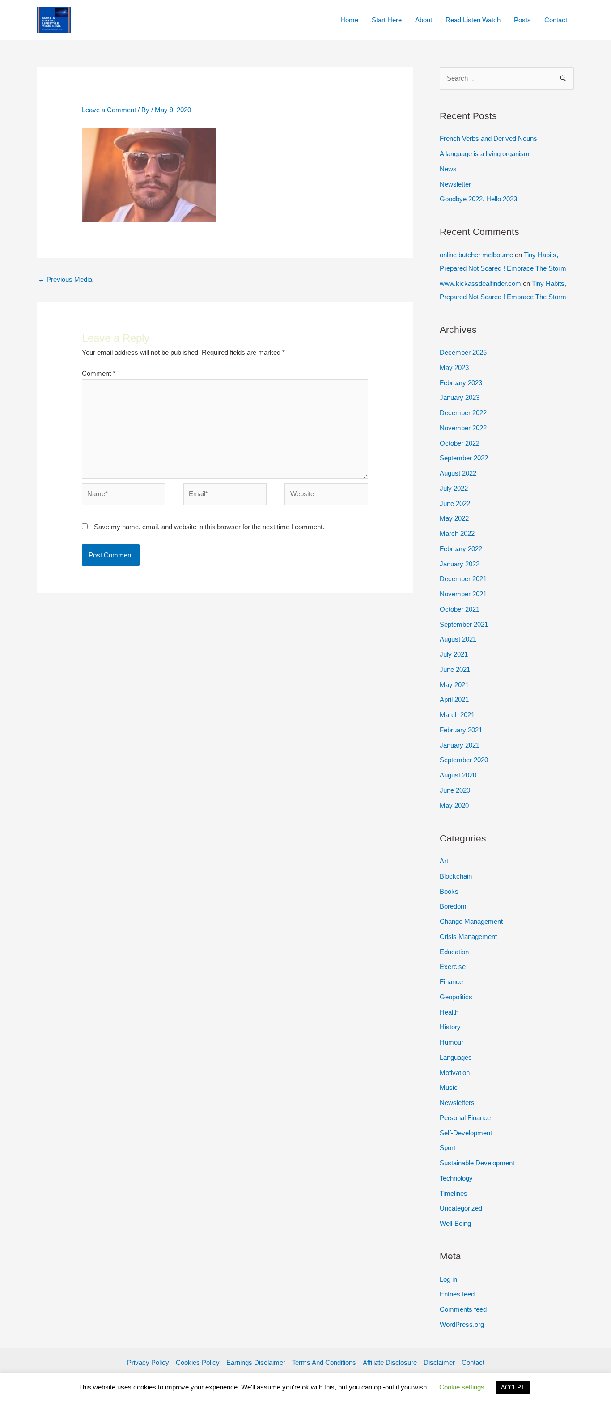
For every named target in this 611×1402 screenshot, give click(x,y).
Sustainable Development (477, 1163)
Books (449, 891)
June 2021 (455, 669)
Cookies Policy (198, 1362)
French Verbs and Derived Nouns (488, 138)
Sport (447, 1147)
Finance (451, 982)
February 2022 (461, 548)
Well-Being (455, 1223)
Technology (456, 1178)
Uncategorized (461, 1208)
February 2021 (461, 730)
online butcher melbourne (476, 255)
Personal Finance (465, 1118)
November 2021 (463, 594)
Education (454, 952)
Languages (456, 1057)
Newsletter (455, 184)
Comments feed (463, 1309)
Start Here (387, 20)
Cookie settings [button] (461, 1387)
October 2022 (459, 443)
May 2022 (454, 518)
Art (444, 861)
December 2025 (463, 352)
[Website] (326, 496)
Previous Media (65, 279)
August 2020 (458, 775)
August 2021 (458, 639)
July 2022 (454, 488)
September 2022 (464, 458)
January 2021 (459, 745)
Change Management (471, 921)
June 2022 (455, 503)
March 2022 (457, 533)
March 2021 (457, 714)
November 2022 (463, 428)
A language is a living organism (485, 153)
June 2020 (455, 790)
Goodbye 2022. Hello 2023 (478, 199)
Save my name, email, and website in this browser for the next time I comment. (209, 527)
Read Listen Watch (473, 20)
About (423, 20)
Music (449, 1087)
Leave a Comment (109, 110)
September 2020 (464, 760)
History (450, 1027)
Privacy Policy (148, 1362)
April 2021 (454, 699)
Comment (98, 373)
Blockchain (456, 876)
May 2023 (454, 367)
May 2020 (454, 805)
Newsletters (457, 1102)
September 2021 (464, 624)
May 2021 (454, 684)
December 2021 (463, 578)
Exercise (453, 966)
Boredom (453, 906)
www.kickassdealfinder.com (480, 283)
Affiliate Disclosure (390, 1362)
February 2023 (461, 383)
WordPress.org (462, 1324)
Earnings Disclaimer (255, 1362)
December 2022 (463, 412)
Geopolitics (456, 997)
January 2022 (459, 564)
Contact (555, 20)
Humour (451, 1042)
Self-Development (466, 1133)
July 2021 (454, 654)
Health (449, 1012)
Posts (522, 20)
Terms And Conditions (324, 1362)
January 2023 (459, 397)
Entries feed (457, 1294)
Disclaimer (439, 1362)
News (448, 169)
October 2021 (459, 609)
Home (349, 20)
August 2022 (458, 473)
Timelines (453, 1193)
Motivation (455, 1072)
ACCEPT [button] (513, 1387)
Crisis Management (468, 936)
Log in (448, 1279)
